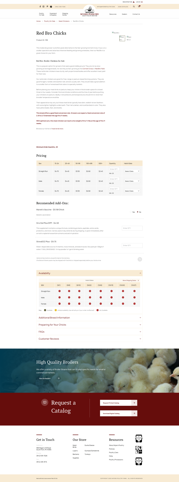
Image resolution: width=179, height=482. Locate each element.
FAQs (111, 456)
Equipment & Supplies (53, 14)
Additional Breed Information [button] (54, 317)
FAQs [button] (41, 331)
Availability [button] (44, 273)
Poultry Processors (116, 460)
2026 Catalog (123, 6)
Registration (127, 2)
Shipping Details (65, 14)
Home (38, 21)
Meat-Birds (75, 446)
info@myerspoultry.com (106, 6)
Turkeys (87, 454)
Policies (112, 449)
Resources (112, 14)
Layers (75, 451)
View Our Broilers (44, 378)
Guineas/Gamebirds (92, 451)
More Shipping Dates (129, 280)
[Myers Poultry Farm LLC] (89, 11)
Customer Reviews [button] (49, 338)
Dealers (124, 14)
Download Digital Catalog (111, 413)
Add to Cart (128, 259)
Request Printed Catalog (111, 403)
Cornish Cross (88, 69)
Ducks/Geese (89, 445)
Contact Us (136, 14)
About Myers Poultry (116, 445)
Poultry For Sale (41, 14)
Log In (138, 2)
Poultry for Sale (49, 21)
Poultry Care (113, 452)
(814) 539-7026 (60, 6)
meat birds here (57, 129)
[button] (132, 171)
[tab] (89, 273)
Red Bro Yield (100, 69)
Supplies (76, 458)
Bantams (76, 454)
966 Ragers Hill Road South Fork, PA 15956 (43, 449)
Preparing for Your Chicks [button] (52, 324)
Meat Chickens (64, 21)
